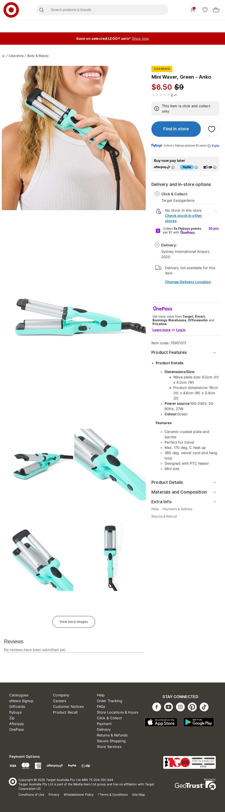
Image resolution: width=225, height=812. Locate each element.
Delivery (104, 729)
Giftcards (17, 706)
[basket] (215, 10)
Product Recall (65, 712)
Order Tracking (109, 701)
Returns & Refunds (112, 735)
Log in (180, 330)
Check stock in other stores (183, 218)
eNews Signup (21, 701)
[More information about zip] (215, 167)
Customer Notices (68, 706)
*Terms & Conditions (113, 794)
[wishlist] (205, 9)
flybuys (15, 712)
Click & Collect (109, 718)
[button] (176, 129)
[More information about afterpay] (173, 167)
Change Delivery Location (188, 282)
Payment (104, 723)
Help (101, 695)
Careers (59, 701)
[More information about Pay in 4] (196, 167)
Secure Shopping (111, 741)
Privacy (54, 794)
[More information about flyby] (209, 146)
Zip (12, 718)
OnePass (16, 729)
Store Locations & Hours (117, 712)
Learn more (161, 330)
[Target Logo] (11, 10)
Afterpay (16, 723)
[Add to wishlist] (211, 129)
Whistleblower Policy (79, 794)
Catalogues (19, 695)
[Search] (41, 10)
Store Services (109, 746)
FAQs (101, 706)
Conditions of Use (31, 794)
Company (61, 695)
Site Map (138, 794)
